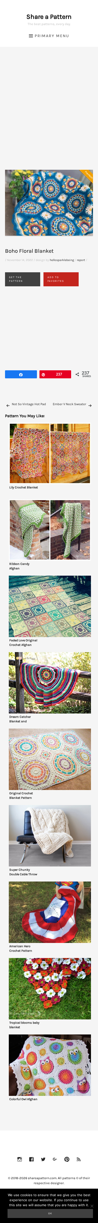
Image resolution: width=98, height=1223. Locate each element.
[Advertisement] (49, 114)
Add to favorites (55, 279)
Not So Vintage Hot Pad (29, 404)
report (81, 260)
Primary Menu (52, 35)
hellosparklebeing (62, 260)
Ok (50, 1213)
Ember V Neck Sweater (69, 404)
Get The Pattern (16, 279)
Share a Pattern (49, 17)
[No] (91, 1205)
